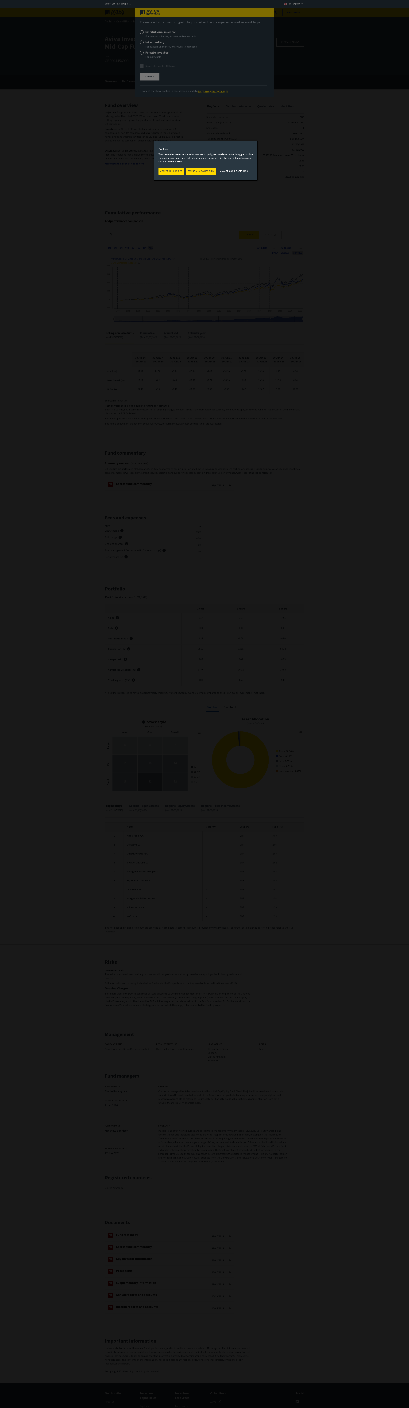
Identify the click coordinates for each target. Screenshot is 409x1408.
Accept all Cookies (171, 171)
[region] (206, 161)
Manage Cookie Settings (234, 171)
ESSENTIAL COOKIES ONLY (201, 171)
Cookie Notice (174, 161)
